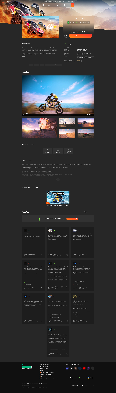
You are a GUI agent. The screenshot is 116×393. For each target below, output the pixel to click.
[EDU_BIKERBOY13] (50, 296)
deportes (41, 65)
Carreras (78, 57)
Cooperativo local (85, 56)
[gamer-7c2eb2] (50, 263)
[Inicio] (6, 2)
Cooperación (79, 56)
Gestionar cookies (25, 385)
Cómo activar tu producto (81, 50)
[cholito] (50, 230)
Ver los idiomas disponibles (82, 49)
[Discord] (67, 368)
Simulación (90, 57)
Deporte (81, 57)
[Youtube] (84, 368)
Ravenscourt (79, 53)
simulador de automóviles (49, 65)
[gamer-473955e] (25, 230)
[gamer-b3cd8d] (75, 263)
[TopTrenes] (50, 329)
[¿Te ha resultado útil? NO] (41, 255)
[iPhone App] (73, 377)
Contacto (41, 370)
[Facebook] (80, 368)
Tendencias (45, 1)
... (61, 65)
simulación (36, 65)
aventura (57, 65)
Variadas (78, 60)
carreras (31, 65)
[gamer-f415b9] (25, 263)
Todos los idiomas (90, 211)
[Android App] (82, 377)
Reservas (51, 1)
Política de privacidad (44, 366)
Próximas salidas (57, 1)
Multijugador (91, 56)
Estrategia (86, 57)
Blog (64, 1)
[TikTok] (92, 368)
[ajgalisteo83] (25, 296)
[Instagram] (75, 368)
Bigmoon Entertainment (81, 51)
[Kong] (75, 230)
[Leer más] (58, 275)
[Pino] (75, 296)
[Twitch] (88, 368)
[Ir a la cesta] (108, 2)
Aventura (78, 58)
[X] (71, 368)
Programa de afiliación (44, 368)
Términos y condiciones (44, 364)
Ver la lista (79, 47)
